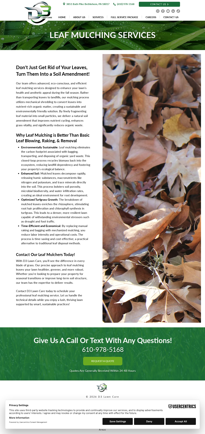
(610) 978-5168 (125, 3)
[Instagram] (158, 11)
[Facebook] (163, 11)
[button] (98, 17)
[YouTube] (168, 11)
